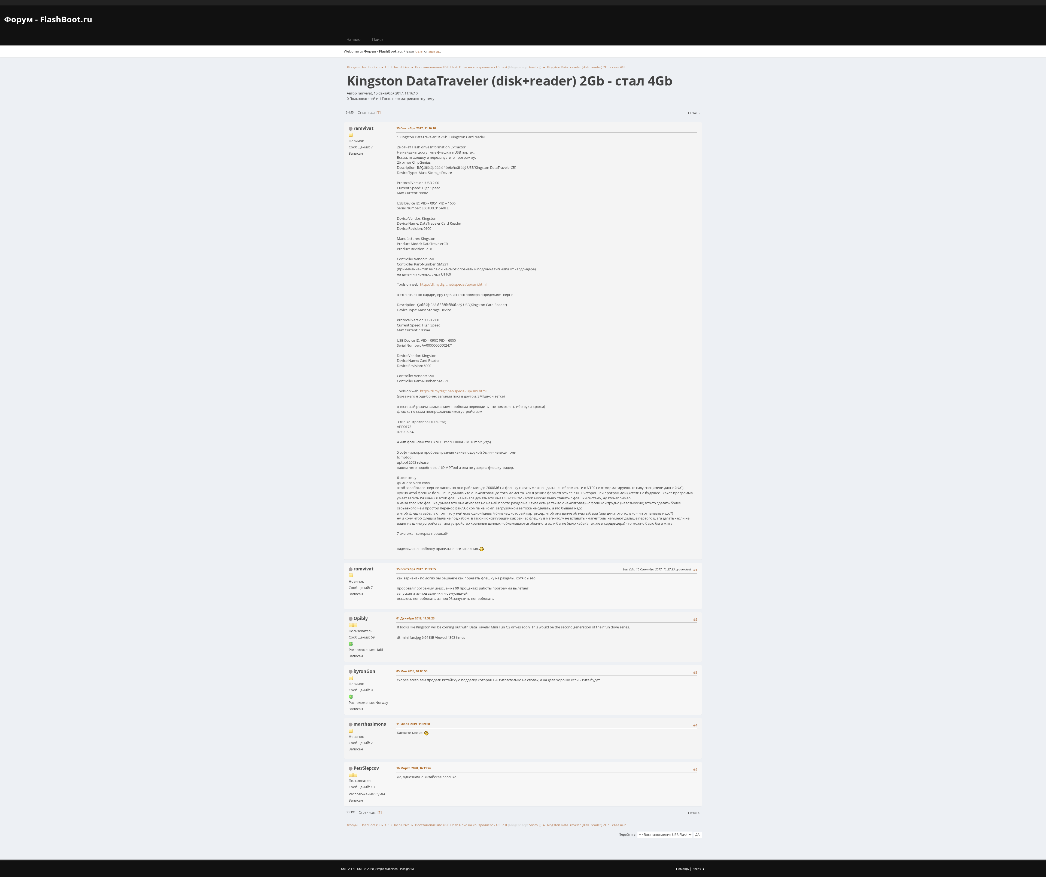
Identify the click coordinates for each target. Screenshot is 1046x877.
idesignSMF (408, 868)
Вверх (350, 812)
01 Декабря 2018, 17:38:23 (415, 618)
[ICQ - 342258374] (351, 643)
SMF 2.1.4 (348, 868)
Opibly (361, 618)
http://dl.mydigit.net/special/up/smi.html (453, 284)
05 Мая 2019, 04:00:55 (411, 671)
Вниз (350, 112)
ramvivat (363, 128)
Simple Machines (386, 868)
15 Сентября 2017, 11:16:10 (416, 128)
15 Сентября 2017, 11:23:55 (416, 569)
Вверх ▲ (698, 869)
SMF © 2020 (365, 868)
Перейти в (627, 834)
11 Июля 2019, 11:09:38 (413, 724)
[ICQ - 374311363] (351, 696)
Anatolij (534, 67)
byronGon (364, 671)
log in (419, 51)
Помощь (682, 869)
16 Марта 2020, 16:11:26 (413, 768)
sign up (434, 51)
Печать (694, 113)
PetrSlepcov (366, 768)
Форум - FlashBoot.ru (48, 19)
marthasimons (370, 724)
